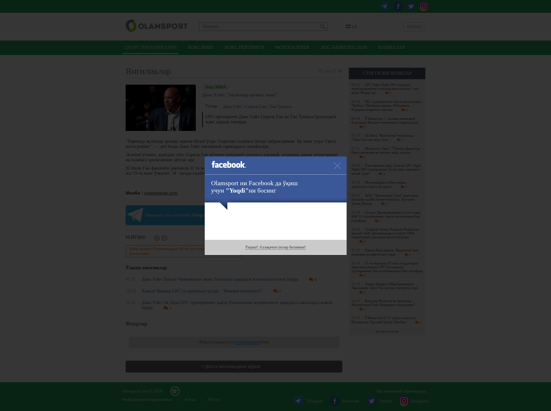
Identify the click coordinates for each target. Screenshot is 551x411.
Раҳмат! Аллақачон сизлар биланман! (276, 247)
